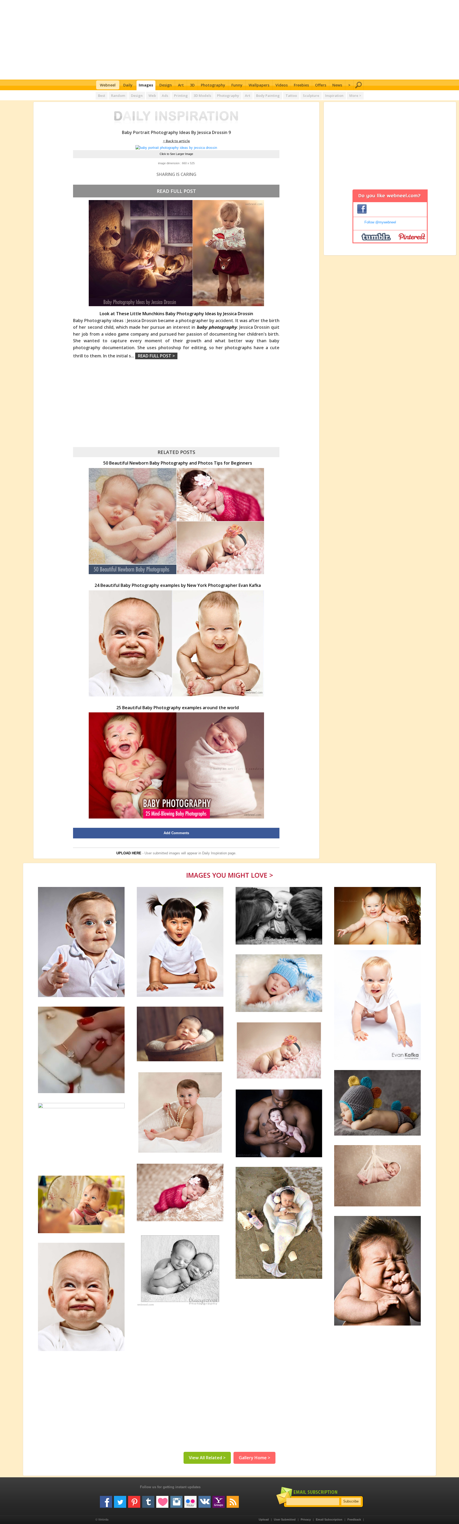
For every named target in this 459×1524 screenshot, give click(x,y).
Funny (237, 85)
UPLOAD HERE (128, 853)
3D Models (202, 95)
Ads (165, 95)
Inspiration (334, 95)
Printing (181, 95)
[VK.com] (204, 1500)
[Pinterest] (134, 1500)
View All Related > (207, 1458)
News (337, 85)
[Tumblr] (148, 1500)
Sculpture (311, 95)
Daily (128, 85)
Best (101, 95)
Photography (213, 85)
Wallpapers (259, 85)
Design (165, 85)
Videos (281, 85)
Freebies (301, 85)
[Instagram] (176, 1500)
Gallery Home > (254, 1458)
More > (355, 95)
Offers (320, 85)
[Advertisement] (229, 40)
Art (181, 85)
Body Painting (268, 95)
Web (152, 95)
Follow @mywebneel (380, 222)
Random (118, 95)
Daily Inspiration (214, 853)
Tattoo (291, 95)
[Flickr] (190, 1500)
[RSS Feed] (233, 1500)
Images (146, 85)
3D (192, 85)
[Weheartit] (162, 1500)
